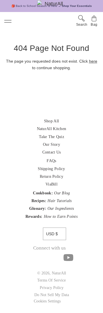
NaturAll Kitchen (51, 129)
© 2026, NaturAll (51, 273)
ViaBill (51, 184)
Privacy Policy (52, 288)
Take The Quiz (51, 137)
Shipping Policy (51, 169)
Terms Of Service (51, 280)
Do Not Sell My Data (51, 295)
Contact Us (51, 152)
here (93, 61)
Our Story (51, 144)
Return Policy (51, 176)
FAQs (51, 161)
